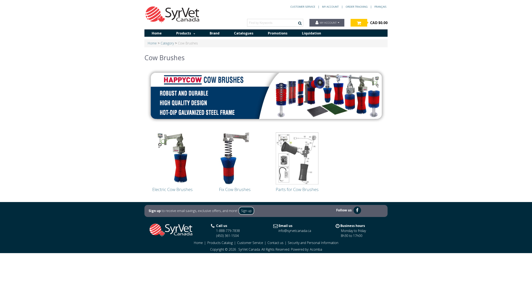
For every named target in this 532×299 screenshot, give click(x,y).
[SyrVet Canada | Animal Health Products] (172, 15)
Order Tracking (357, 7)
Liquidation (311, 33)
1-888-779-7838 (228, 230)
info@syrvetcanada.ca (294, 230)
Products (183, 33)
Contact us (275, 242)
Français (380, 7)
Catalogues (243, 33)
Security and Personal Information (313, 242)
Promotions (277, 33)
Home (157, 33)
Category (167, 43)
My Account (330, 7)
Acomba (316, 249)
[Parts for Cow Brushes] (297, 158)
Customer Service (302, 7)
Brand (214, 33)
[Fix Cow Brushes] (235, 158)
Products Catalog (220, 242)
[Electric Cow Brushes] (172, 158)
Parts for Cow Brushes (297, 189)
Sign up (246, 210)
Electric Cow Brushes (172, 189)
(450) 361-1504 (227, 235)
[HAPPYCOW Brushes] (266, 94)
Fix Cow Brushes (235, 189)
